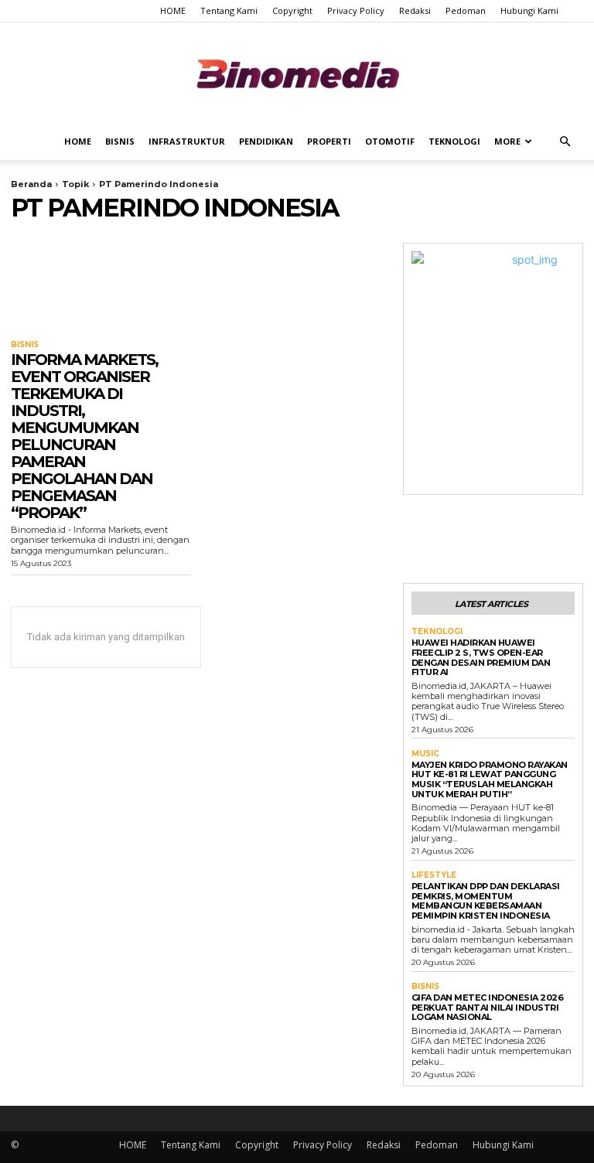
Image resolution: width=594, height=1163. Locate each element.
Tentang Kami (229, 10)
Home (77, 141)
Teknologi (454, 141)
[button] (564, 142)
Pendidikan (266, 141)
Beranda (31, 184)
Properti (329, 141)
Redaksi (415, 10)
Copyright (292, 10)
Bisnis (120, 141)
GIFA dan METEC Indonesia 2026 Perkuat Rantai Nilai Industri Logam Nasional (487, 1007)
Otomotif (390, 141)
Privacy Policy (355, 10)
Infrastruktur (186, 141)
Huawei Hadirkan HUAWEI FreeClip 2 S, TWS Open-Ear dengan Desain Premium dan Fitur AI (481, 657)
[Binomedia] (297, 74)
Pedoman (466, 10)
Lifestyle (433, 875)
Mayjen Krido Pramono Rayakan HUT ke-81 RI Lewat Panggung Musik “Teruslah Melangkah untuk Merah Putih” (489, 779)
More (507, 141)
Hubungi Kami (529, 10)
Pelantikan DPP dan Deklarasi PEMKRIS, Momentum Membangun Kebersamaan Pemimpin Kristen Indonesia (485, 901)
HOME (173, 10)
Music (425, 754)
